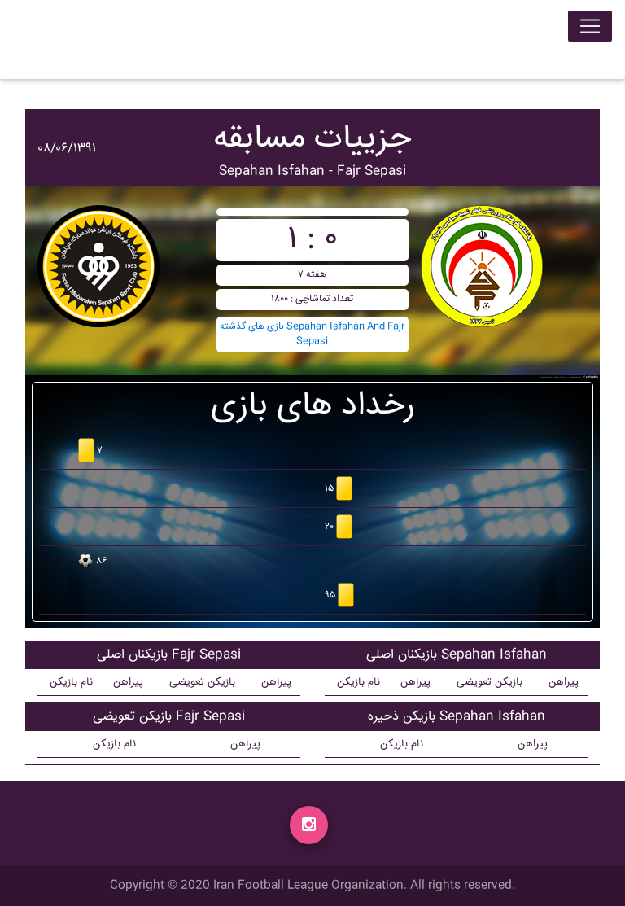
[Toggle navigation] (590, 26)
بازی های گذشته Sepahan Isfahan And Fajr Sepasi (312, 334)
